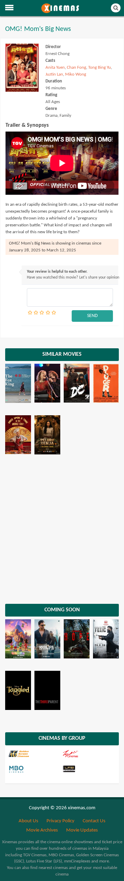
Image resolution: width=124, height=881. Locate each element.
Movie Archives (42, 830)
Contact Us (94, 821)
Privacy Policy (60, 821)
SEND (92, 315)
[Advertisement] (62, 532)
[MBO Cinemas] (35, 769)
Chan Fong (76, 67)
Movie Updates (82, 830)
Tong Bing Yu (99, 67)
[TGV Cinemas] (88, 754)
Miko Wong (75, 74)
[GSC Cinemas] (35, 754)
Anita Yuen (55, 67)
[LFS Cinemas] (88, 769)
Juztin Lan (54, 74)
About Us (28, 821)
